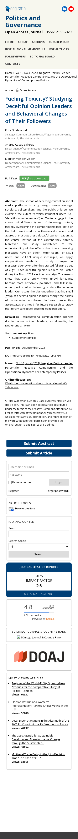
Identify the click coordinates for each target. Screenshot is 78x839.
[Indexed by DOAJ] (39, 657)
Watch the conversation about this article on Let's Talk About (36, 385)
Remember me (21, 482)
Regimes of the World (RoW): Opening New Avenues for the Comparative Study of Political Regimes (38, 687)
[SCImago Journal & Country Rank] (39, 637)
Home (9, 42)
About (23, 42)
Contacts (12, 64)
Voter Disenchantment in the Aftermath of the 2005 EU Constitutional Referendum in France (40, 722)
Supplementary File (24, 338)
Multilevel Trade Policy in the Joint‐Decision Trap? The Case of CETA (38, 756)
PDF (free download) (34, 178)
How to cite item (25, 508)
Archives (38, 42)
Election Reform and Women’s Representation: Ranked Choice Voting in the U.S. (40, 705)
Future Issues (59, 42)
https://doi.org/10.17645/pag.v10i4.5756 (36, 355)
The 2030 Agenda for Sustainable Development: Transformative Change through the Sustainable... (36, 739)
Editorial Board (42, 56)
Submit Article (39, 453)
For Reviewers (15, 56)
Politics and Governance (23, 21)
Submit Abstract (39, 443)
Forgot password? (58, 491)
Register (14, 491)
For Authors (59, 49)
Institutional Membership (25, 49)
